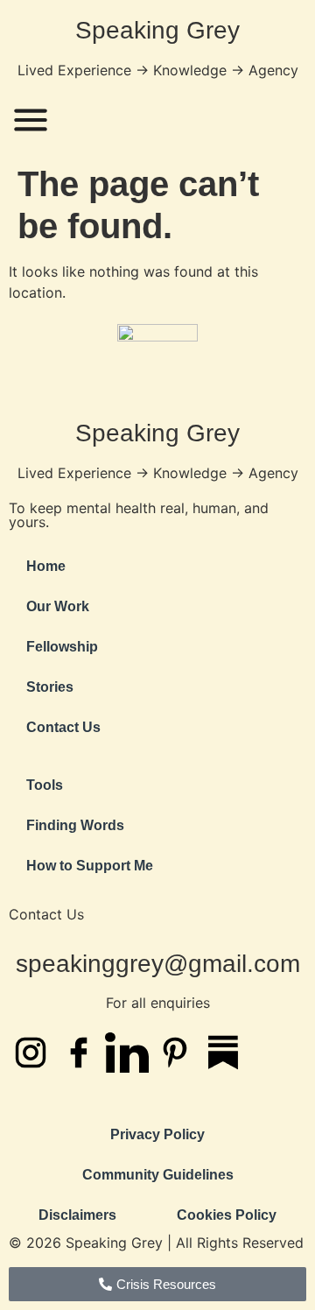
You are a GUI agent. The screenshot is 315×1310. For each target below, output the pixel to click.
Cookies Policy (226, 1215)
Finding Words (75, 825)
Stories (50, 687)
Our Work (57, 606)
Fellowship (62, 646)
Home (46, 566)
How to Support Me (89, 865)
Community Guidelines (158, 1174)
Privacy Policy (157, 1134)
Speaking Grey (157, 30)
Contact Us (63, 727)
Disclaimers (77, 1215)
